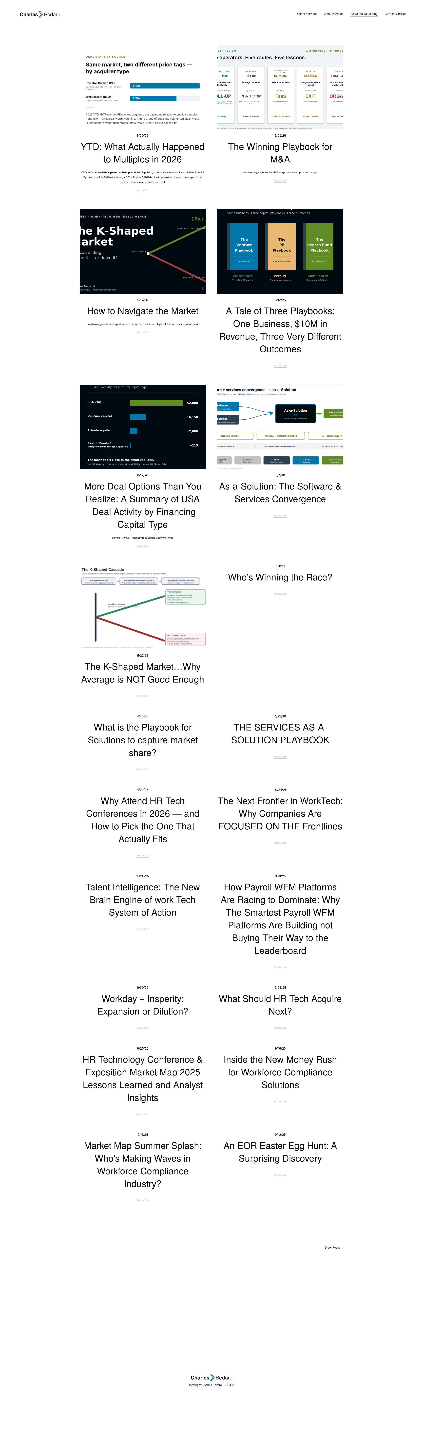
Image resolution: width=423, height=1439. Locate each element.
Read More (142, 190)
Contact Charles (395, 14)
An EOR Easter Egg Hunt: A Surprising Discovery (280, 1151)
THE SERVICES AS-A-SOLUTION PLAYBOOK (280, 733)
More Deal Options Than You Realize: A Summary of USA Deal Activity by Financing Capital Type (142, 504)
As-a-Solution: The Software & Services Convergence (280, 492)
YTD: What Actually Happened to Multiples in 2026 (143, 152)
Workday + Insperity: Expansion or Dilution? (142, 1004)
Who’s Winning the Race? (280, 576)
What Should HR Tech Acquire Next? (280, 1004)
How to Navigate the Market (142, 310)
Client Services (307, 14)
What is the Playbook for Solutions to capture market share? (143, 739)
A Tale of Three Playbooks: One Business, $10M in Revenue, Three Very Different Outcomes (280, 329)
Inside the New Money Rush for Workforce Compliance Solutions (280, 1071)
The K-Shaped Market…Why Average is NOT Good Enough (142, 672)
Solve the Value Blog (364, 14)
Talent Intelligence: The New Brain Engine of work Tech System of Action (142, 899)
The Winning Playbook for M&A (280, 152)
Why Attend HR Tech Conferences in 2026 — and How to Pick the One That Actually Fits (142, 819)
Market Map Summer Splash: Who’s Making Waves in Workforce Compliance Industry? (143, 1164)
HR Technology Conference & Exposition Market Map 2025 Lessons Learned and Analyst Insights (143, 1077)
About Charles (333, 14)
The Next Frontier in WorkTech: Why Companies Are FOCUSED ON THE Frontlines (280, 813)
